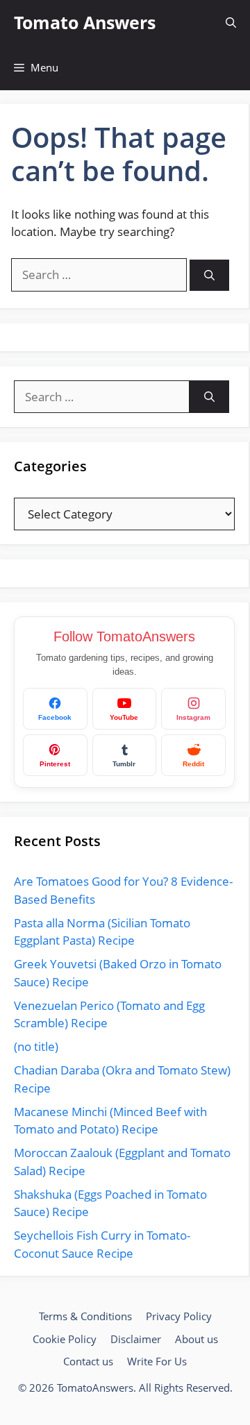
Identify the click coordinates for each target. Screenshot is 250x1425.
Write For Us (157, 1361)
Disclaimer (135, 1339)
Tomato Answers (85, 22)
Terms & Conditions (85, 1316)
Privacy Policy (179, 1316)
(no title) (36, 1046)
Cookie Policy (65, 1339)
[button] (231, 22)
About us (196, 1339)
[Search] (209, 275)
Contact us (88, 1361)
